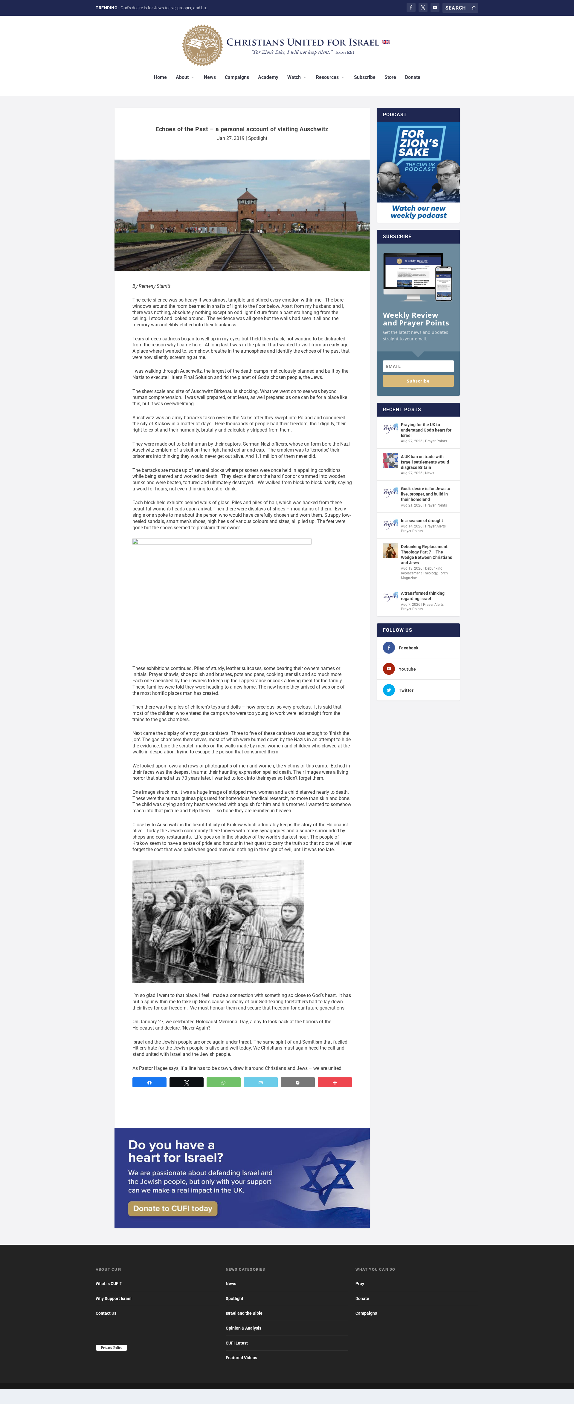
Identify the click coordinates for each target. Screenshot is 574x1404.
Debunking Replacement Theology (421, 570)
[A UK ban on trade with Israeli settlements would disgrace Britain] (390, 460)
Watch (294, 77)
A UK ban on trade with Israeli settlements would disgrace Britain (425, 462)
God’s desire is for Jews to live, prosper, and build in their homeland (425, 494)
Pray (359, 1283)
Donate (412, 77)
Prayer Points (436, 441)
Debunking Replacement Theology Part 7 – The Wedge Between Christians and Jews (426, 554)
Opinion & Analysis (243, 1328)
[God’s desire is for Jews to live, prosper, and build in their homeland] (390, 492)
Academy (268, 77)
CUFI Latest (237, 1343)
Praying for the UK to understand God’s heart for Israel (426, 430)
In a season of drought (422, 520)
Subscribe (364, 77)
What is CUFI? (109, 1283)
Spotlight (257, 138)
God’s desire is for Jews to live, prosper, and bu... (165, 7)
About (182, 77)
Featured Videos (241, 1357)
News (210, 77)
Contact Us (106, 1313)
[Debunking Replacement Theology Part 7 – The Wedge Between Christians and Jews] (390, 550)
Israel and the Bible (244, 1313)
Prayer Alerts (435, 526)
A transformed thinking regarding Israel (423, 596)
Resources (327, 77)
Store (390, 77)
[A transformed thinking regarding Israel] (390, 597)
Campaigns (237, 77)
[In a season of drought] (390, 524)
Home (160, 77)
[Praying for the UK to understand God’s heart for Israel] (390, 428)
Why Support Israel (114, 1298)
